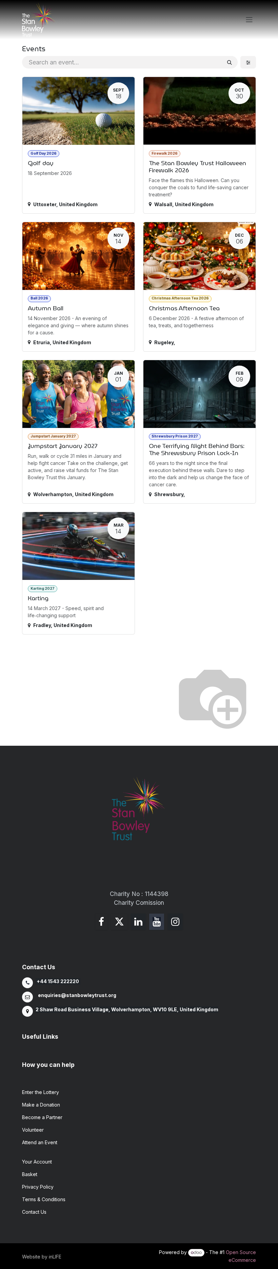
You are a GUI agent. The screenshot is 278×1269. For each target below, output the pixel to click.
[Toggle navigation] (249, 20)
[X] (119, 922)
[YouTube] (156, 922)
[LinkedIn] (138, 922)
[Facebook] (101, 922)
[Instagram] (175, 922)
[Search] (229, 62)
